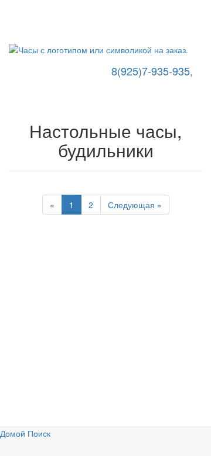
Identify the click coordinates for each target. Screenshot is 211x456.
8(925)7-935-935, (150, 70)
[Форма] (9, 34)
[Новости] (9, 22)
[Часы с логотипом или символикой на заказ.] (105, 50)
